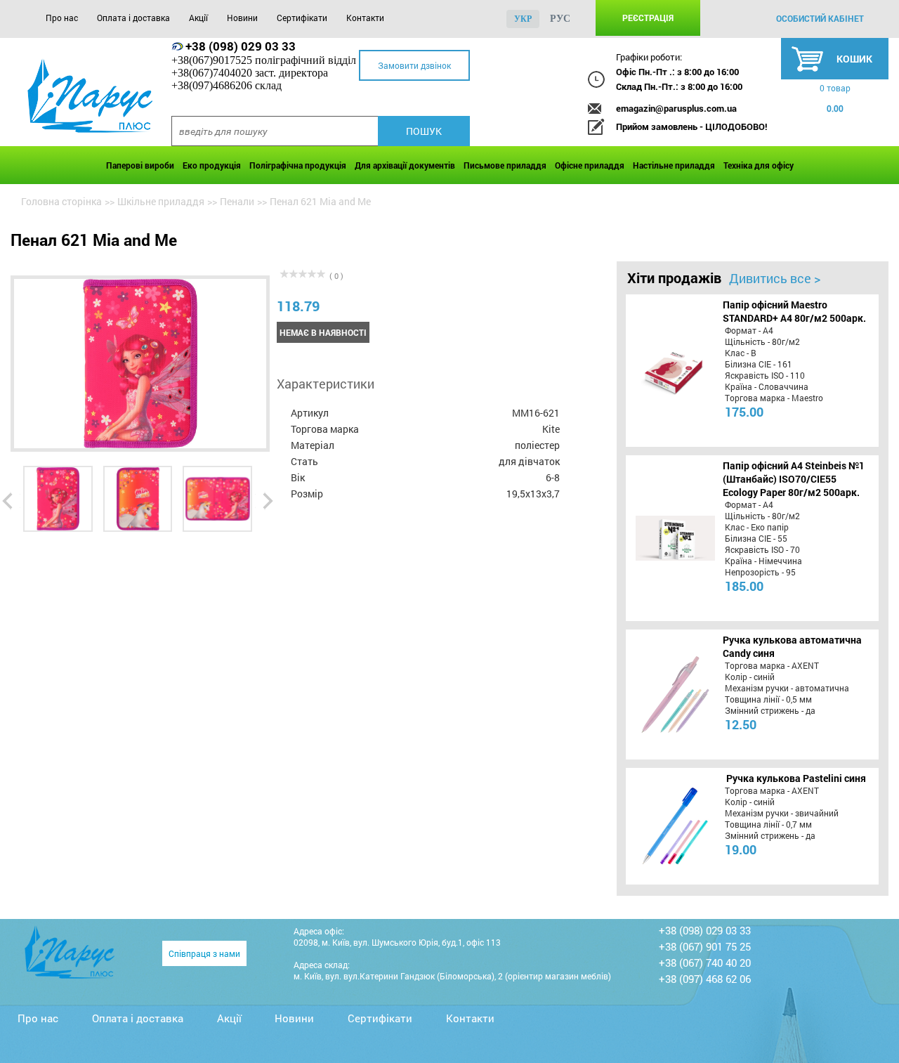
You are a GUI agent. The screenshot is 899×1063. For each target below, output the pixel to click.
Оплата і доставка (133, 17)
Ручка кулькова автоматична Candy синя (792, 646)
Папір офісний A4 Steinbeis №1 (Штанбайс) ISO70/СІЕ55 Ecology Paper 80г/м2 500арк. (794, 479)
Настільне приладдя (674, 165)
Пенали (237, 201)
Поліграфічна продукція (297, 165)
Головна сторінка (61, 201)
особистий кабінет (820, 18)
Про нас (62, 17)
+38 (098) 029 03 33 (240, 46)
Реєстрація (648, 17)
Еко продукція (212, 165)
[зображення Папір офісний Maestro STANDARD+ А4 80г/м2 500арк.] (673, 370)
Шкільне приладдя (160, 201)
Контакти (365, 17)
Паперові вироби (140, 165)
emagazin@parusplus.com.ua (676, 108)
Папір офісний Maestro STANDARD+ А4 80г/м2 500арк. (794, 311)
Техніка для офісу (758, 165)
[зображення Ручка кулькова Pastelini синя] (673, 826)
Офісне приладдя (589, 165)
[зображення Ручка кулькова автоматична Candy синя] (673, 694)
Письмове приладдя (505, 165)
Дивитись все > (774, 278)
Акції (198, 17)
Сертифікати (302, 17)
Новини (242, 17)
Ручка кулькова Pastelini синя (796, 778)
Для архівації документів (405, 165)
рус (560, 18)
